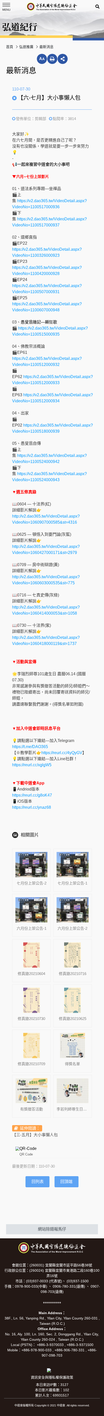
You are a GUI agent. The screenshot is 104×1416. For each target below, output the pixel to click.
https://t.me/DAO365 (30, 747)
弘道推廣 (26, 47)
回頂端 (66, 1181)
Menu (6, 7)
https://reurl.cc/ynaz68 (31, 807)
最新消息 (46, 47)
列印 (52, 59)
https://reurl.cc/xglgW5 (31, 765)
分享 (63, 59)
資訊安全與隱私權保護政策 (52, 1377)
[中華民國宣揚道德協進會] (52, 7)
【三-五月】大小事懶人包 (35, 1135)
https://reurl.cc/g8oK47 (32, 795)
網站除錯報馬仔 (52, 1229)
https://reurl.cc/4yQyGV (61, 753)
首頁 (9, 47)
